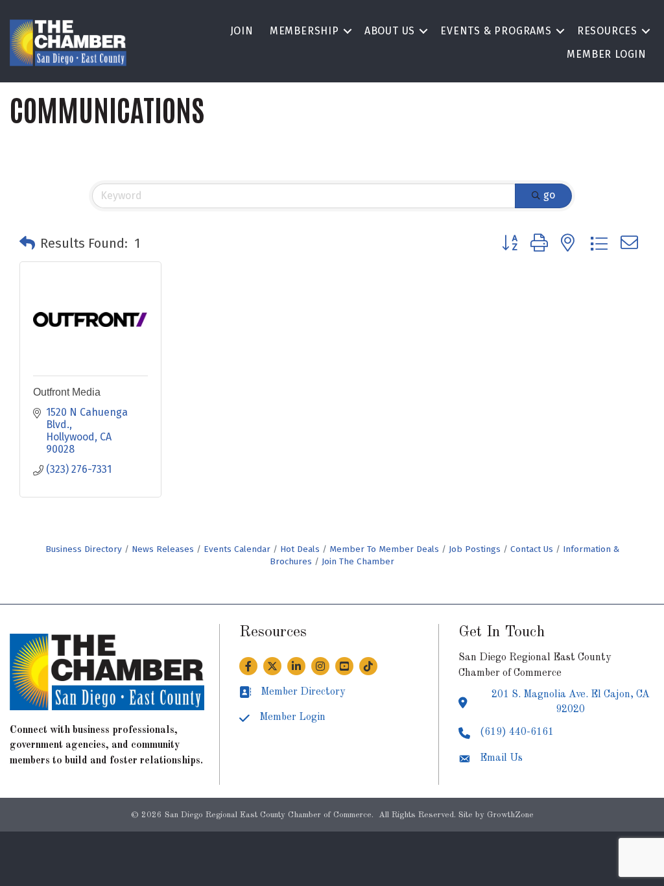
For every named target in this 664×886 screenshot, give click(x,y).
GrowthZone (510, 815)
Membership (304, 31)
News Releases (163, 549)
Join (242, 31)
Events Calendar (237, 549)
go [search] (549, 195)
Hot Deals (300, 549)
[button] (27, 243)
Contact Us (531, 549)
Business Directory (83, 549)
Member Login (606, 54)
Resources (607, 31)
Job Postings (475, 549)
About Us (389, 31)
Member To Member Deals (384, 549)
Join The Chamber (358, 561)
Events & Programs (496, 31)
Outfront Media (67, 392)
